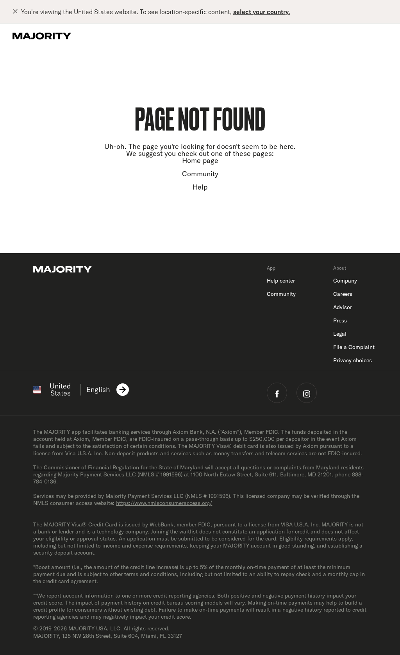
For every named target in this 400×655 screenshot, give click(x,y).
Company (345, 280)
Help (200, 187)
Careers (342, 293)
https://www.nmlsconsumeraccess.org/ (164, 502)
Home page (200, 160)
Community (200, 173)
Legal (339, 333)
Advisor (342, 307)
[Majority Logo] (41, 35)
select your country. (261, 12)
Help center (281, 280)
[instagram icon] (306, 393)
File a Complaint (354, 347)
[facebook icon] (277, 393)
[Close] (16, 11)
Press (340, 320)
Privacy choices (352, 360)
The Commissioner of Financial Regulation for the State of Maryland (118, 467)
